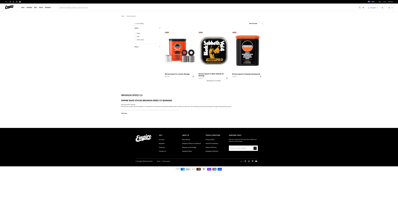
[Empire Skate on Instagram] (13, 2)
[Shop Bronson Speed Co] (167, 32)
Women (29, 7)
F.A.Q (384, 1)
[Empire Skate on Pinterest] (17, 2)
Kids (35, 7)
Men (22, 7)
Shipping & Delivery (212, 151)
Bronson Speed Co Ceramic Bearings (177, 74)
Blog (380, 1)
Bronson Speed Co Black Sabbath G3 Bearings (211, 75)
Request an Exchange (189, 147)
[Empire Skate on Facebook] (10, 2)
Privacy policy (166, 161)
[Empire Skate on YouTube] (20, 2)
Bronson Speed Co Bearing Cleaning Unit (246, 74)
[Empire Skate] (9, 7)
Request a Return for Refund (191, 143)
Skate (41, 7)
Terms (158, 161)
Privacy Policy (210, 139)
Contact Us (162, 151)
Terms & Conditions (212, 143)
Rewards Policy (187, 151)
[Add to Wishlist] (193, 76)
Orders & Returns (211, 147)
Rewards (390, 1)
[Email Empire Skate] (6, 2)
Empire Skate (148, 161)
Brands (48, 7)
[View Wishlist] (382, 8)
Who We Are (186, 139)
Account (161, 139)
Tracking (161, 147)
